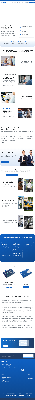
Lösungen (12, 2)
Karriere (28, 370)
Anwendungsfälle (18, 2)
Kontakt (28, 2)
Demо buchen (7, 395)
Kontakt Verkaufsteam (21, 395)
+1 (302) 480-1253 (3, 374)
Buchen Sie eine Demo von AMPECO (30, 374)
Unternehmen (23, 2)
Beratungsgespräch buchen (14, 395)
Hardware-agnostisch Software (23, 370)
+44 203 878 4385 (3, 378)
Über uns (28, 369)
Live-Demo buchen (32, 2)
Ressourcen (15, 2)
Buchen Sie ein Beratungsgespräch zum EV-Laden (30, 377)
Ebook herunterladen (9, 287)
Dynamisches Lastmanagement (22, 369)
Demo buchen (5, 345)
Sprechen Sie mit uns (4, 206)
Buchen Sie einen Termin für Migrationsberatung (30, 378)
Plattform (9, 2)
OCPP (14, 369)
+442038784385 (28, 395)
